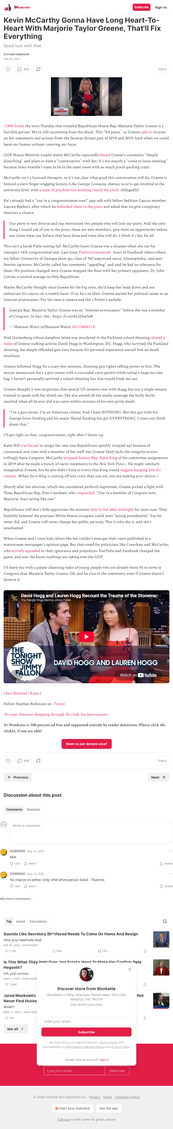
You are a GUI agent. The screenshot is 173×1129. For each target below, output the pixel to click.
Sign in (161, 7)
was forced (30, 445)
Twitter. (59, 704)
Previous (21, 777)
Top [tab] (8, 921)
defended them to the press (79, 207)
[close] (129, 969)
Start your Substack (74, 1108)
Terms (107, 1097)
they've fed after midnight (112, 509)
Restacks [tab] (33, 809)
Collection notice (127, 1097)
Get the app (109, 1108)
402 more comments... (16, 899)
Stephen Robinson (16, 54)
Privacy (94, 1097)
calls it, (147, 132)
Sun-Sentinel (16, 693)
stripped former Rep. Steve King (90, 458)
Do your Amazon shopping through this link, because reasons (56, 714)
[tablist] (23, 809)
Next (155, 777)
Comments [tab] (14, 809)
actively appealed (26, 551)
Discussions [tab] (38, 921)
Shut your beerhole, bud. (23, 940)
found (105, 155)
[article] (86, 942)
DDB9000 (17, 851)
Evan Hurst (31, 945)
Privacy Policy (121, 1047)
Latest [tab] (20, 921)
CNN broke (14, 126)
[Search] (164, 921)
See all (12, 1029)
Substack (64, 1119)
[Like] (8, 69)
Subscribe (141, 7)
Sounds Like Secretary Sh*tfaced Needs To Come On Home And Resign (71, 934)
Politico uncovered (94, 252)
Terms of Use (108, 1042)
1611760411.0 (83, 327)
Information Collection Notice (85, 1047)
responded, (86, 493)
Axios (34, 693)
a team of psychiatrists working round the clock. (79, 190)
